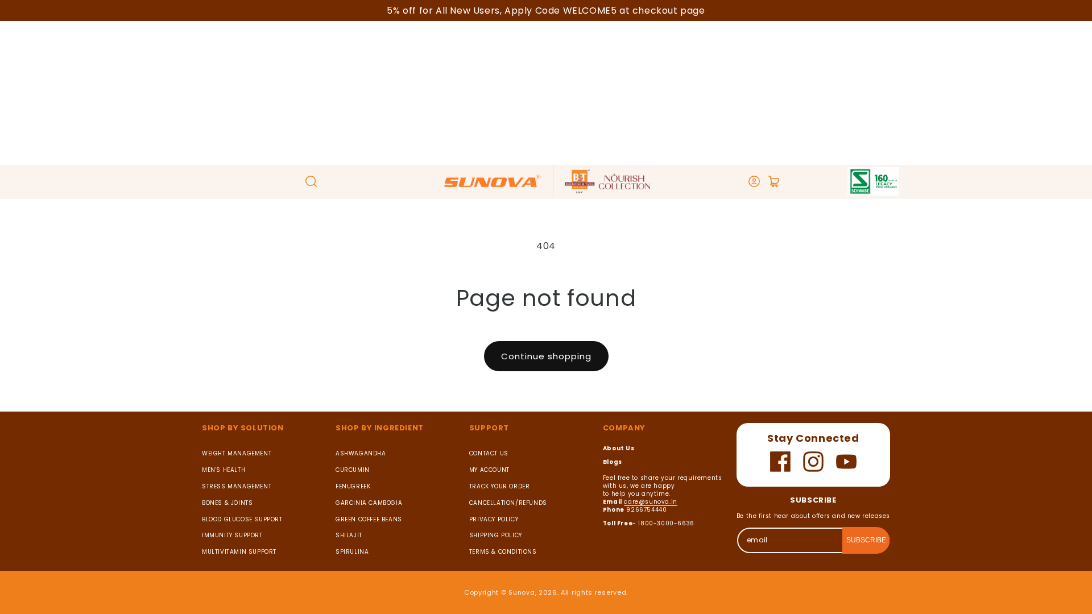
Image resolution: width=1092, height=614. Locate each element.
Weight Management (236, 454)
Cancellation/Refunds (508, 503)
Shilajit (349, 535)
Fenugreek (353, 486)
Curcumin (353, 470)
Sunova (521, 592)
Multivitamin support (239, 551)
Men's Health (223, 470)
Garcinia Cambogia (369, 503)
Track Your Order (499, 486)
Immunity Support (232, 535)
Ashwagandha (361, 454)
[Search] (311, 181)
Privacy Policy (493, 519)
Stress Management (236, 486)
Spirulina (352, 551)
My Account (489, 470)
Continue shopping (546, 356)
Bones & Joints (227, 503)
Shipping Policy (495, 535)
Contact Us (488, 454)
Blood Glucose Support (242, 519)
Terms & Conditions (503, 551)
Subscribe (866, 540)
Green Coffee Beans (369, 519)
